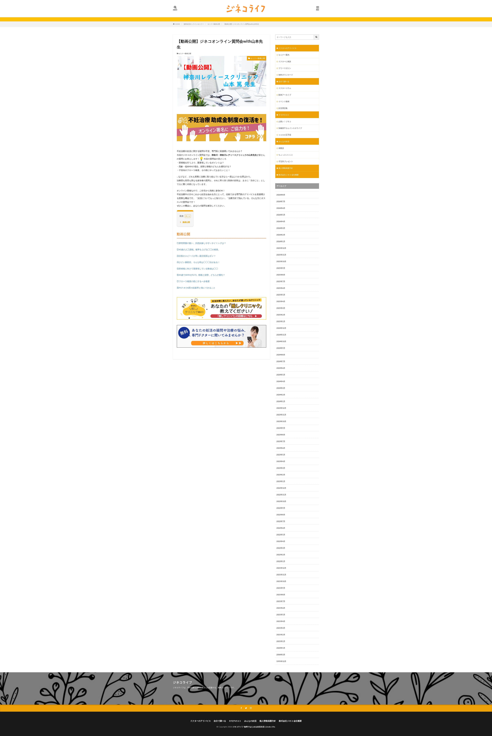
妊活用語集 (283, 108)
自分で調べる (284, 81)
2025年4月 (280, 301)
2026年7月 (280, 201)
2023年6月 (280, 448)
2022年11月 (281, 495)
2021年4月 (280, 621)
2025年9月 (280, 268)
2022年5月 (280, 535)
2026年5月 (280, 215)
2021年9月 (280, 588)
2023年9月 (280, 428)
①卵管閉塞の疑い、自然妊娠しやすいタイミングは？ (201, 243)
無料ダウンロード (286, 75)
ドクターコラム (285, 88)
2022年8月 (280, 515)
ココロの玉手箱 (285, 135)
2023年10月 (281, 421)
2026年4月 (280, 221)
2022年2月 (280, 555)
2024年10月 (281, 341)
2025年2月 (280, 315)
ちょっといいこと (286, 155)
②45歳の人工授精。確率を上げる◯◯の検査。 (198, 249)
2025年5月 (280, 295)
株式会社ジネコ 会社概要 (289, 175)
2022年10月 (281, 501)
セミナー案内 (284, 55)
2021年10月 (281, 581)
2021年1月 (280, 641)
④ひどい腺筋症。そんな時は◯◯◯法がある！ (198, 262)
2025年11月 (281, 255)
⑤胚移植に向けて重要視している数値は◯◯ (197, 268)
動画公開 (185, 222)
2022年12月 (281, 488)
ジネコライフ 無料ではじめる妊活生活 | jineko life (254, 727)
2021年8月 (280, 594)
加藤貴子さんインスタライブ (290, 128)
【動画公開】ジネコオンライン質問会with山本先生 (241, 24)
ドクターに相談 (285, 61)
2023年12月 (281, 408)
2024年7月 (280, 361)
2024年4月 (280, 381)
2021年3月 (280, 628)
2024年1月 (280, 401)
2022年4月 (280, 541)
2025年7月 (280, 281)
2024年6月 (280, 368)
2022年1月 (280, 561)
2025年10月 (281, 261)
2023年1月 (280, 481)
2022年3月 (280, 548)
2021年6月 (280, 608)
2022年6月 (280, 528)
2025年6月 (280, 288)
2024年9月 (280, 348)
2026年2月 (280, 235)
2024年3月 (280, 388)
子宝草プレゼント (286, 161)
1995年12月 (281, 661)
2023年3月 (280, 468)
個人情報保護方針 (286, 168)
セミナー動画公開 (214, 24)
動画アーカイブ (285, 95)
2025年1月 (280, 321)
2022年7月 (280, 521)
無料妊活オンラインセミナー (194, 24)
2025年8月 (280, 275)
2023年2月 (280, 475)
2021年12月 (281, 568)
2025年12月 (281, 248)
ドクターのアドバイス (287, 48)
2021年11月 (281, 574)
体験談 (281, 148)
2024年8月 (280, 355)
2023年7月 (280, 441)
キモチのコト (284, 115)
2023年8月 (280, 435)
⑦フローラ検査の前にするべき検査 (193, 281)
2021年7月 (280, 601)
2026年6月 (280, 208)
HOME (177, 24)
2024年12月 (281, 328)
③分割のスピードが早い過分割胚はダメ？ (196, 256)
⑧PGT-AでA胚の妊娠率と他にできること (196, 287)
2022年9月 (280, 508)
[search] (316, 37)
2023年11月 (281, 415)
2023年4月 (280, 461)
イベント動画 (284, 101)
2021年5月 (280, 614)
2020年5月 (280, 648)
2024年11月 (281, 335)
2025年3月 (280, 308)
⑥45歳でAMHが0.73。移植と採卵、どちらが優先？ (201, 275)
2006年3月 (280, 654)
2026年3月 (280, 228)
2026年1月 (280, 241)
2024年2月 (280, 395)
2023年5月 (280, 455)
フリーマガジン (285, 68)
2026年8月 (280, 195)
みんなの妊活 (284, 141)
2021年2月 (280, 634)
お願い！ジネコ (285, 121)
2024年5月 (280, 375)
